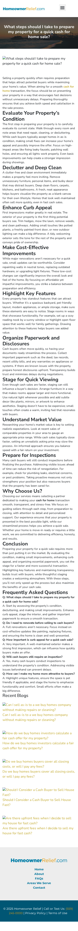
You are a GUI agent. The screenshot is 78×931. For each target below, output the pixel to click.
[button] (62, 7)
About (39, 874)
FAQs (39, 878)
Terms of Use (57, 913)
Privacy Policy (35, 913)
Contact (39, 887)
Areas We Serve (39, 883)
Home (39, 869)
